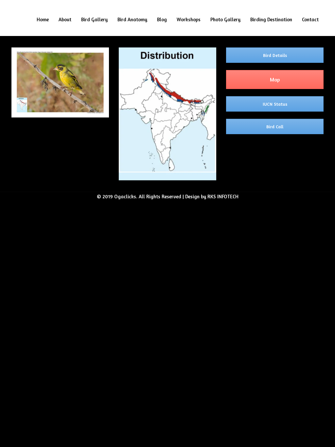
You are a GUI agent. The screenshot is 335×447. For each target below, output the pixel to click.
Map (275, 79)
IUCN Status (275, 104)
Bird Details (275, 55)
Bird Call (274, 126)
